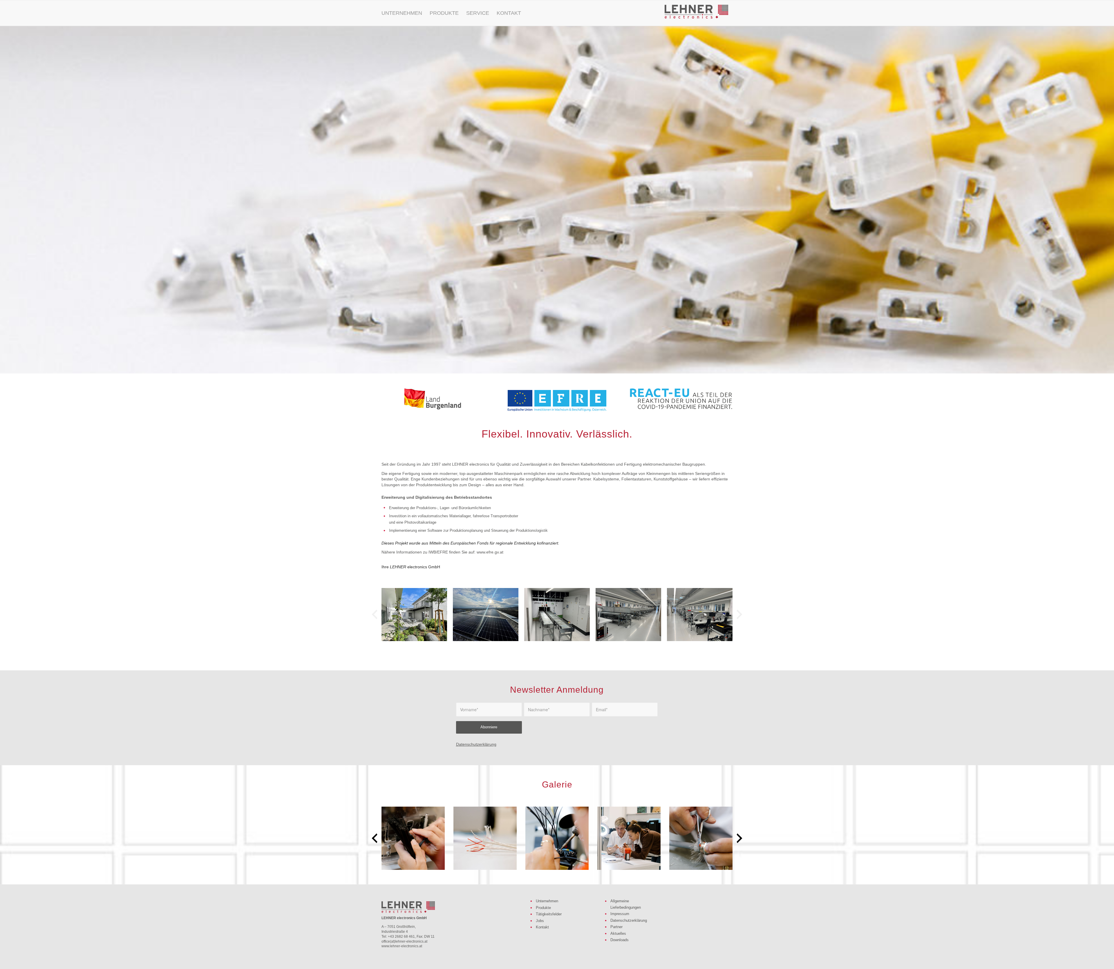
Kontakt (542, 927)
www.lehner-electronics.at (401, 946)
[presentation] (374, 614)
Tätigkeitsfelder (549, 914)
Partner (616, 927)
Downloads (619, 940)
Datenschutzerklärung (476, 744)
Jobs (540, 921)
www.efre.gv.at (490, 552)
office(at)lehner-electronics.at (404, 941)
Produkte (543, 908)
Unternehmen (547, 901)
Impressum (619, 914)
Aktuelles (618, 933)
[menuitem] (402, 13)
